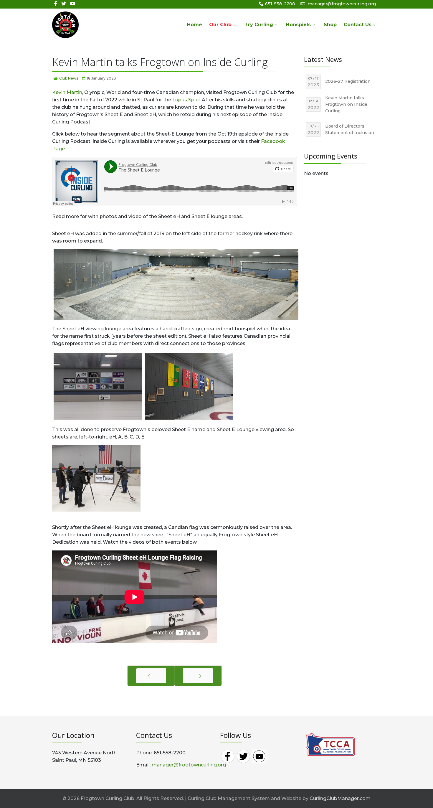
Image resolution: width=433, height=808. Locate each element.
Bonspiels (298, 24)
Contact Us (357, 24)
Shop (330, 24)
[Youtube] (72, 3)
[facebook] (55, 3)
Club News (68, 78)
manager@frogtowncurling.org (342, 3)
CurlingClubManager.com (340, 798)
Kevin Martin (67, 92)
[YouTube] (259, 755)
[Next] (198, 675)
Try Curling (258, 24)
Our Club (220, 24)
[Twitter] (243, 755)
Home (194, 24)
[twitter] (63, 3)
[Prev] (151, 675)
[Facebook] (227, 755)
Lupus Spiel (186, 100)
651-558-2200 (280, 3)
